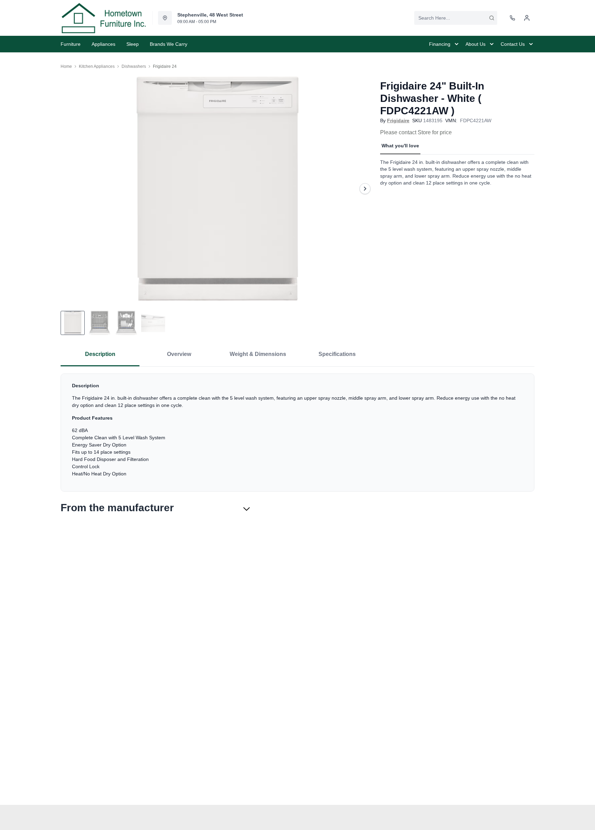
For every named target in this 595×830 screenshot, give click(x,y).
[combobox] (455, 18)
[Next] (364, 188)
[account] (526, 17)
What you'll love (400, 145)
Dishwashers (134, 66)
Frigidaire (398, 120)
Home (66, 66)
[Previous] (70, 188)
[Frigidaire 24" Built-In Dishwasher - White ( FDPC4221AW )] (218, 188)
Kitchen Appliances (97, 66)
